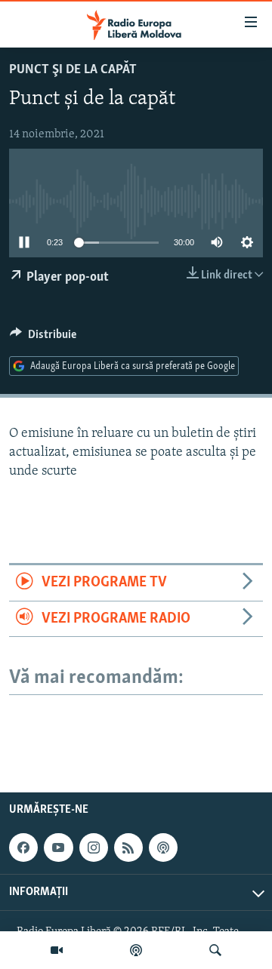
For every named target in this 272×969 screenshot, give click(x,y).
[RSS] (128, 847)
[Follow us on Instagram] (93, 847)
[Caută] (215, 950)
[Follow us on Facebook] (23, 847)
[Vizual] (56, 950)
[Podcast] (136, 950)
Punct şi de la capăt (73, 70)
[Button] (43, 338)
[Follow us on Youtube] (58, 847)
